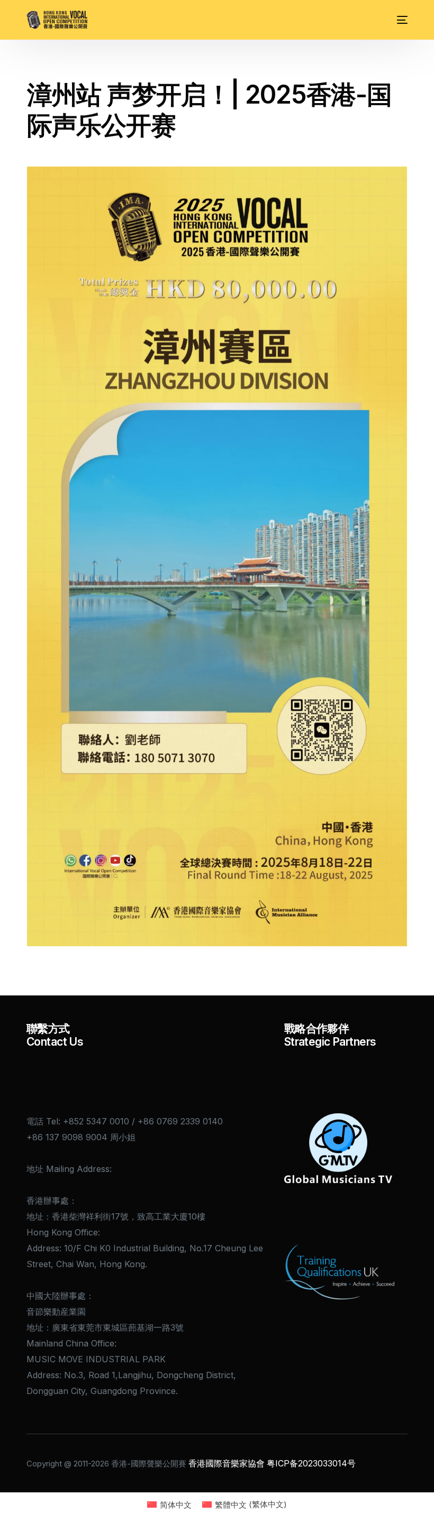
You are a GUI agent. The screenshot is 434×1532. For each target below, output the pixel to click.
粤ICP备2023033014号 (311, 1463)
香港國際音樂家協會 (226, 1463)
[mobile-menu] (398, 20)
